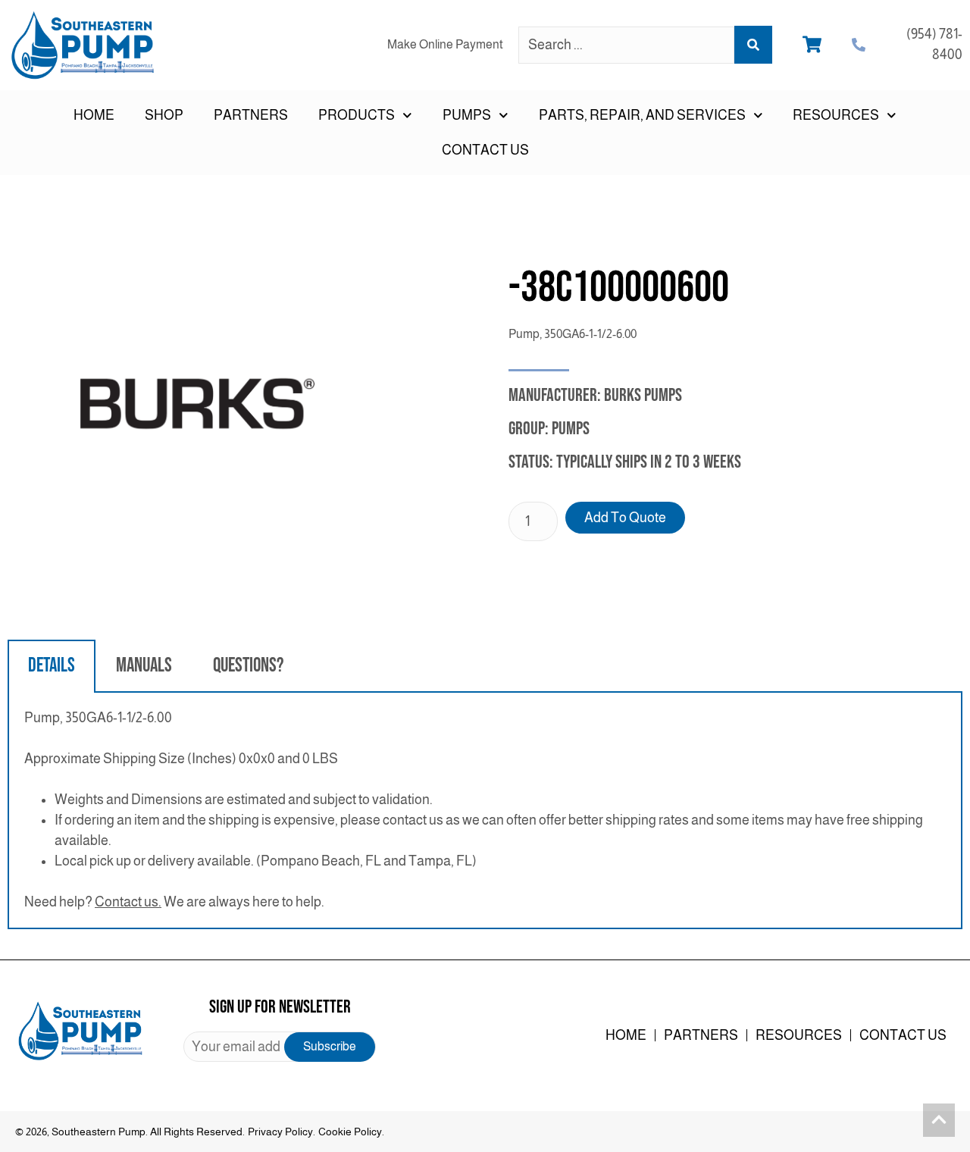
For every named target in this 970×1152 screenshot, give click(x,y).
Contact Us (485, 150)
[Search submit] (753, 45)
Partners (251, 115)
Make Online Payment (445, 44)
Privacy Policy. (281, 1131)
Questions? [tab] (248, 666)
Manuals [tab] (144, 666)
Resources (799, 1035)
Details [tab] (51, 666)
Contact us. (128, 901)
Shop (164, 115)
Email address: (279, 1046)
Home (94, 115)
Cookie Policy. (351, 1131)
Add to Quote (625, 517)
